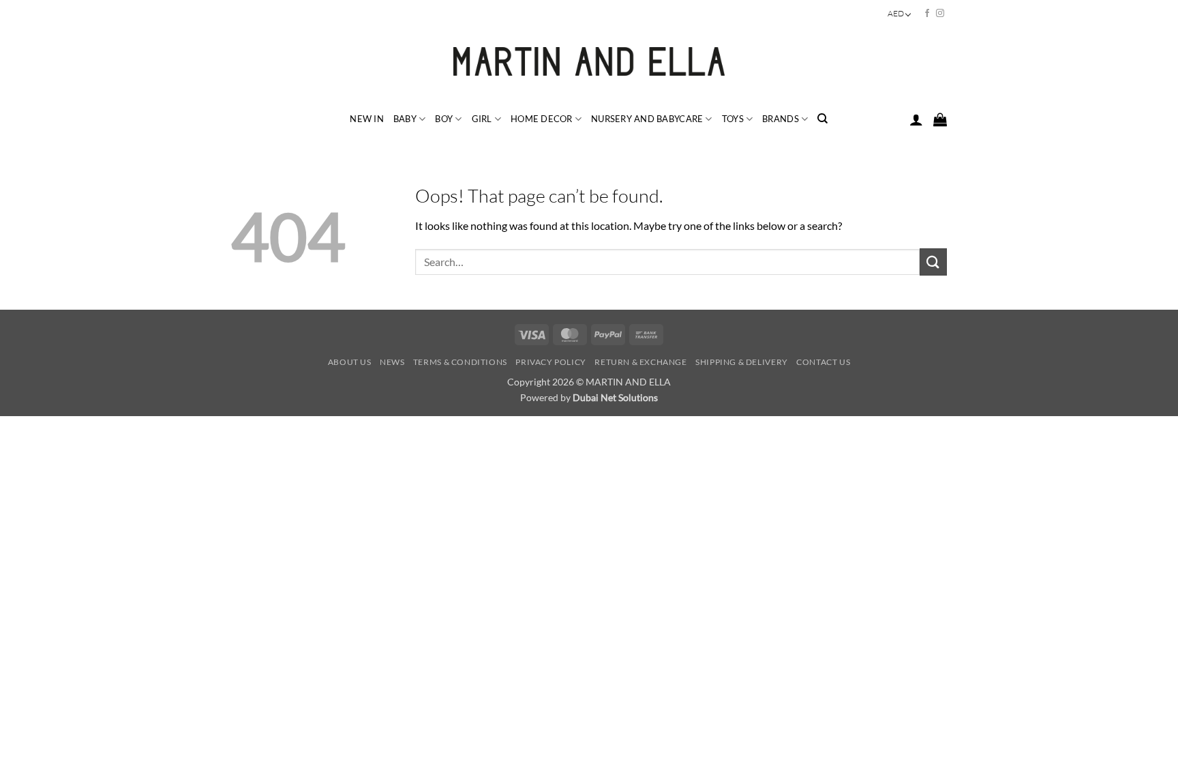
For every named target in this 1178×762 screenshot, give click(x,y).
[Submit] (933, 261)
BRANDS (780, 118)
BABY (405, 118)
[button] (916, 119)
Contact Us (823, 362)
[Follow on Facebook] (927, 13)
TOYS (733, 118)
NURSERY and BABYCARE (647, 118)
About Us (350, 362)
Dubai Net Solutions (615, 397)
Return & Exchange (640, 362)
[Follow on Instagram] (940, 13)
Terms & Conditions (460, 362)
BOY (444, 118)
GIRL (482, 118)
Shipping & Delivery (741, 362)
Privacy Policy (550, 362)
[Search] (822, 119)
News (392, 362)
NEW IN (367, 118)
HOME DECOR (542, 118)
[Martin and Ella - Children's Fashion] (589, 61)
